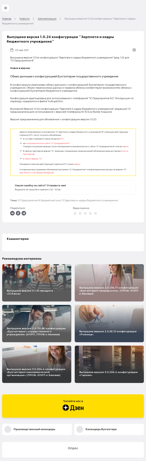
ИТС (62, 139)
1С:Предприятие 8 (29, 200)
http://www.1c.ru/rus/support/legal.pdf (37, 172)
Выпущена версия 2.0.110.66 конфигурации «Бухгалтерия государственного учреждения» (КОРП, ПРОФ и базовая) (36, 331)
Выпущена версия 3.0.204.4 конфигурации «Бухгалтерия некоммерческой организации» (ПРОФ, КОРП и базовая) (36, 372)
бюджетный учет (51, 200)
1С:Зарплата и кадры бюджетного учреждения (90, 200)
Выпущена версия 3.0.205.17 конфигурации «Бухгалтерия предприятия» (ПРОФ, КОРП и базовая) (108, 290)
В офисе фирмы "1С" (32, 159)
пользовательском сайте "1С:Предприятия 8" (47, 143)
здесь (125, 146)
